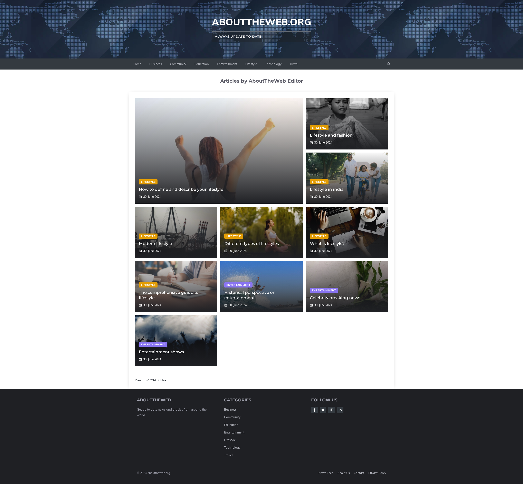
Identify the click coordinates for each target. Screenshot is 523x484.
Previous (141, 380)
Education (201, 64)
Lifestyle (251, 64)
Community (178, 64)
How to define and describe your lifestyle (181, 189)
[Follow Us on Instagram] (331, 410)
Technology (273, 64)
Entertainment (227, 64)
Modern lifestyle (155, 243)
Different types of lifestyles (251, 243)
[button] (388, 64)
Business (155, 64)
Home (137, 64)
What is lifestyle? (327, 243)
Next (164, 380)
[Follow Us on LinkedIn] (340, 410)
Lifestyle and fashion (331, 135)
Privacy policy (377, 473)
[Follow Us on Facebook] (314, 410)
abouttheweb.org (261, 22)
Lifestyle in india (327, 189)
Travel (294, 64)
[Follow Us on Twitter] (323, 410)
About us (343, 473)
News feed (325, 473)
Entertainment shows (161, 351)
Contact (359, 473)
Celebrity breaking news (335, 297)
